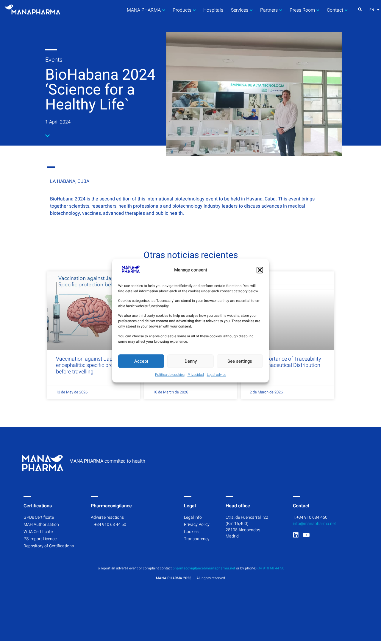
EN (371, 10)
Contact (335, 10)
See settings (239, 361)
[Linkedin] (296, 535)
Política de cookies (170, 374)
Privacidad (196, 374)
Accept (141, 361)
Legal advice (216, 374)
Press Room (302, 10)
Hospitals (213, 10)
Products (182, 10)
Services (239, 10)
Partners (269, 10)
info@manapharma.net (314, 523)
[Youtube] (306, 535)
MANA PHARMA (144, 10)
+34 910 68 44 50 (270, 568)
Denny (191, 361)
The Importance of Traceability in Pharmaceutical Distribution (285, 362)
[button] (260, 270)
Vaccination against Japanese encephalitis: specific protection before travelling (92, 365)
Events (54, 59)
